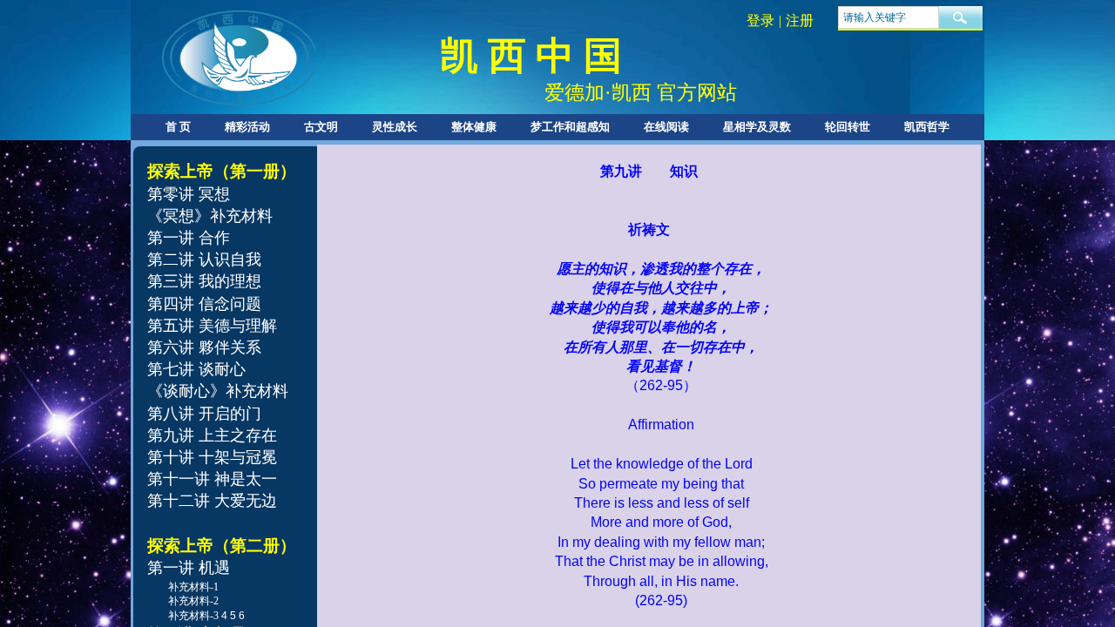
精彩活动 (247, 126)
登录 (760, 20)
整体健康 (474, 126)
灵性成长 (394, 126)
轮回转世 (847, 126)
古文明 (321, 126)
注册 (800, 20)
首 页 (178, 126)
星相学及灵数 (757, 126)
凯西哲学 (926, 126)
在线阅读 (666, 126)
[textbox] (888, 17)
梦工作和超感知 (570, 126)
